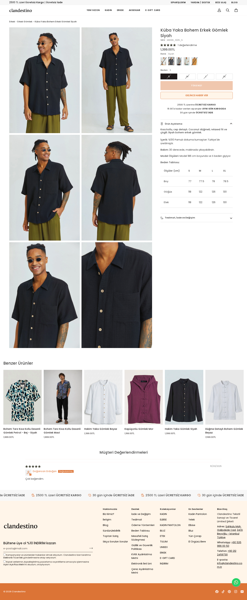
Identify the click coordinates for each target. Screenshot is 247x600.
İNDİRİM (164, 563)
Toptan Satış (110, 536)
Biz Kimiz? (108, 514)
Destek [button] (135, 509)
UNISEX (164, 547)
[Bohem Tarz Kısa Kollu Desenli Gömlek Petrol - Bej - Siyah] (22, 397)
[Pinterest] (229, 591)
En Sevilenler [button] (196, 509)
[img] (33, 466)
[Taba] (194, 61)
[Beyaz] (163, 61)
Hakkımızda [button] (110, 509)
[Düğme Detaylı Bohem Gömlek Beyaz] (224, 397)
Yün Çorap (195, 536)
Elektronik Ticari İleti (13, 557)
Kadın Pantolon (198, 514)
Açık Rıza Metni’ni (18, 564)
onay (42, 557)
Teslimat (136, 519)
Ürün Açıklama (173, 123)
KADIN (163, 514)
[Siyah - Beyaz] (179, 61)
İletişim (107, 519)
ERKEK (163, 552)
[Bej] (187, 61)
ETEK (162, 536)
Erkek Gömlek (24, 21)
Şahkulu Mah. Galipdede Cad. (229, 528)
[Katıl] (90, 548)
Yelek (192, 519)
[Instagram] (235, 591)
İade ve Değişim (141, 514)
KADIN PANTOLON (170, 525)
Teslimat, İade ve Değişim (179, 217)
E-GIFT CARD (167, 558)
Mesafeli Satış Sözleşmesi (139, 537)
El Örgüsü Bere (197, 541)
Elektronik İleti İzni (141, 563)
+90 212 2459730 (226, 552)
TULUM (164, 541)
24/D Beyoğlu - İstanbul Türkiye (230, 533)
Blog (105, 525)
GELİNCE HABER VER (196, 95)
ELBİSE (163, 519)
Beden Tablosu (140, 530)
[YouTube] (242, 591)
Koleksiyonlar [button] (168, 509)
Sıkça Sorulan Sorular (115, 541)
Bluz (191, 530)
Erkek (12, 21)
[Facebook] (216, 591)
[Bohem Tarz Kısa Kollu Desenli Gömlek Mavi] (63, 397)
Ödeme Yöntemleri (142, 525)
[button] (108, 10)
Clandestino (19, 591)
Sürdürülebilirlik (111, 530)
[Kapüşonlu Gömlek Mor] (144, 397)
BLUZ (162, 530)
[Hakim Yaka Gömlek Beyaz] (103, 397)
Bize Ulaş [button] (222, 509)
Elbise (192, 525)
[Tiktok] (223, 591)
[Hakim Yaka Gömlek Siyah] (184, 397)
